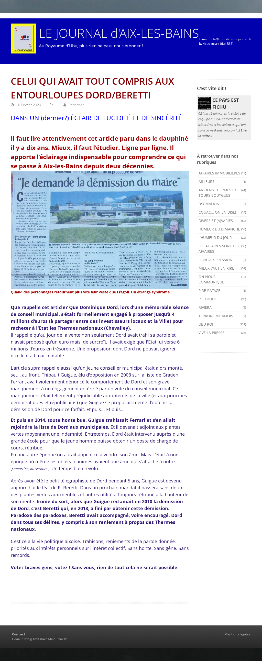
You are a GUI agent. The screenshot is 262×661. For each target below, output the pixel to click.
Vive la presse (222, 332)
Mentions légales (237, 634)
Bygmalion (222, 203)
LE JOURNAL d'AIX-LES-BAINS (119, 32)
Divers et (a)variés (222, 220)
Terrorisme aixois (222, 315)
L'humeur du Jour (222, 237)
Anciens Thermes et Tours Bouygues (222, 193)
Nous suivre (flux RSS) (217, 43)
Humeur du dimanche (222, 229)
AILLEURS (222, 181)
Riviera (222, 307)
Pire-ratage (222, 290)
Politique (222, 298)
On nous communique (222, 279)
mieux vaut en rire (222, 268)
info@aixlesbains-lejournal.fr (231, 39)
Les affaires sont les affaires (222, 249)
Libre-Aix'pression (222, 259)
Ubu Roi (222, 324)
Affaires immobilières (222, 173)
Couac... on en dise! (222, 212)
